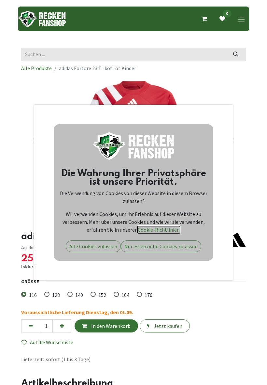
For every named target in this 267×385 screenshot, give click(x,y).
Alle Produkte (36, 68)
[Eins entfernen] (30, 325)
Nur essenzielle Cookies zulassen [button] (161, 246)
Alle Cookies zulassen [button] (93, 246)
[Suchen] (236, 54)
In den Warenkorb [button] (110, 326)
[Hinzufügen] (61, 325)
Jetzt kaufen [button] (167, 326)
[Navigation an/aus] (241, 19)
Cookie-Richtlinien (159, 229)
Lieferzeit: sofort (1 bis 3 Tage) (56, 359)
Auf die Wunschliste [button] (51, 342)
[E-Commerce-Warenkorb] (204, 18)
